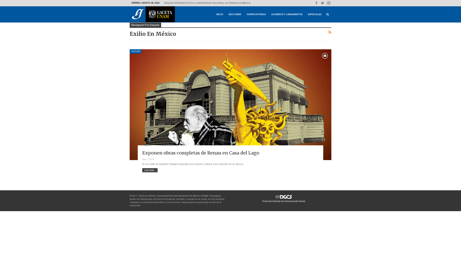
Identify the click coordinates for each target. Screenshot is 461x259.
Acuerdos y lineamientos (287, 14)
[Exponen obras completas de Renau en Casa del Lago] (230, 104)
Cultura (135, 51)
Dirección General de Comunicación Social (283, 201)
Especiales (314, 14)
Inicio (219, 14)
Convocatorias (256, 14)
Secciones (235, 14)
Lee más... (150, 170)
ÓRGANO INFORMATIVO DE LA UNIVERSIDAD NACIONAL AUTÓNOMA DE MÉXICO (207, 3)
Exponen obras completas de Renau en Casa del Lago (200, 153)
